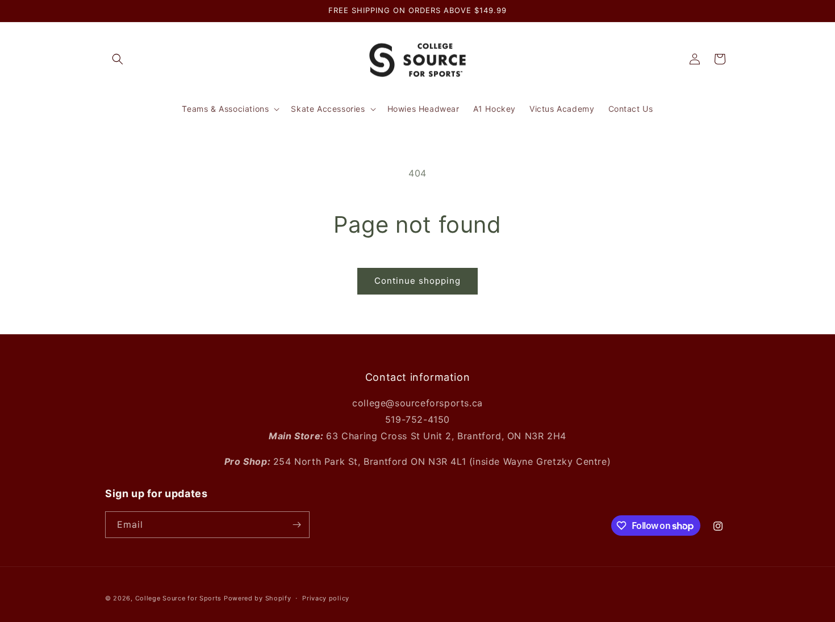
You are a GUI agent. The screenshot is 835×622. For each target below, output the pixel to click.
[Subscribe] (296, 524)
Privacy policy (325, 598)
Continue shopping (417, 280)
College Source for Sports (178, 598)
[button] (117, 59)
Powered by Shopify (257, 598)
